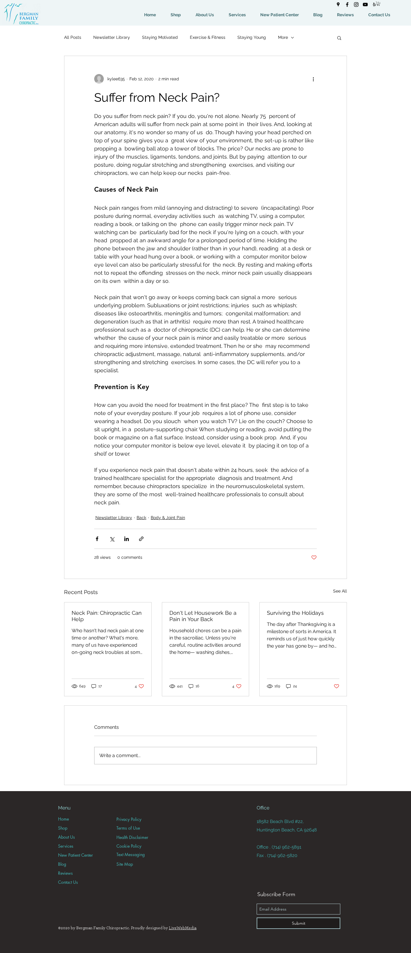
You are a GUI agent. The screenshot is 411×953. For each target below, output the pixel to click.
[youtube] (365, 5)
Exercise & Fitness (207, 37)
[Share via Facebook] (97, 539)
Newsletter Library (111, 37)
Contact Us (68, 882)
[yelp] (374, 5)
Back (141, 517)
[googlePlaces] (338, 5)
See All (340, 591)
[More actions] (313, 78)
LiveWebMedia (182, 928)
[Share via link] (141, 539)
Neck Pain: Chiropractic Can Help (107, 616)
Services (65, 846)
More (283, 37)
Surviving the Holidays (295, 613)
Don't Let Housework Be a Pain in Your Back (202, 616)
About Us (66, 837)
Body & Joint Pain (168, 517)
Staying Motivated (160, 37)
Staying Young (251, 37)
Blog (62, 864)
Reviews (65, 873)
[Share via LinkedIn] (126, 539)
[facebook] (347, 5)
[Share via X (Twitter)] (112, 539)
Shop (62, 828)
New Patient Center (75, 855)
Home (63, 819)
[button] (378, 4)
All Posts (72, 37)
